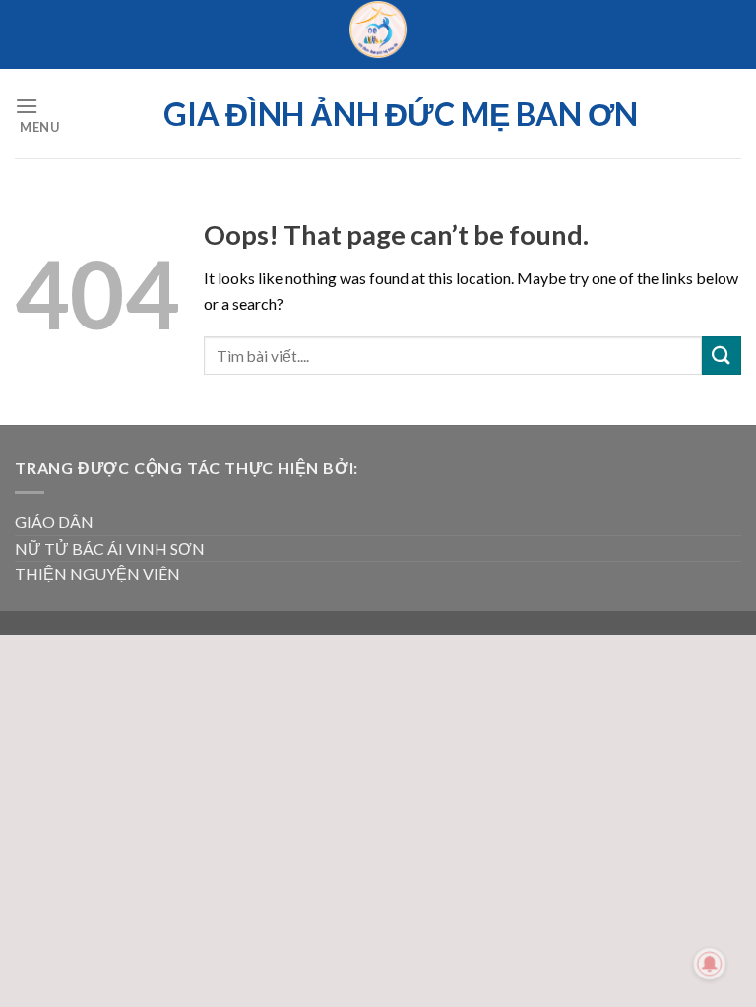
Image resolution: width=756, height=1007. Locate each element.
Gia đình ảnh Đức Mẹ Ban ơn (400, 114)
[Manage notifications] (709, 963)
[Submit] (721, 355)
